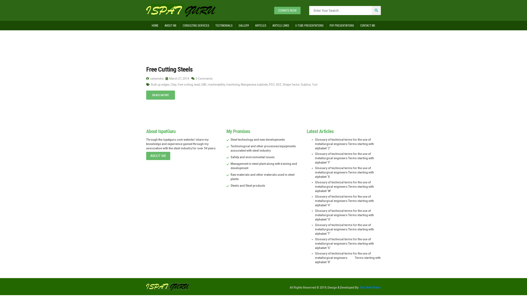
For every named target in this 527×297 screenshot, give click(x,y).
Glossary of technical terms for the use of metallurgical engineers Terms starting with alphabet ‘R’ (348, 258)
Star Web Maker (370, 287)
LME (203, 84)
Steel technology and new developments (258, 139)
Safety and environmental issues (253, 157)
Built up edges (160, 84)
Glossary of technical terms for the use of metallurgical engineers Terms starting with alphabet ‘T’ (344, 229)
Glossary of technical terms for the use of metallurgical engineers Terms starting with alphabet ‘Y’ (344, 158)
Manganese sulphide (254, 84)
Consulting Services (196, 25)
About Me (170, 25)
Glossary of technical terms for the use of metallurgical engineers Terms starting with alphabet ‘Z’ (344, 144)
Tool (314, 84)
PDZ (272, 84)
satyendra (156, 78)
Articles (260, 25)
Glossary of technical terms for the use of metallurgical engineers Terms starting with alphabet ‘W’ (344, 187)
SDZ (278, 84)
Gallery (244, 25)
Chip (173, 84)
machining (233, 84)
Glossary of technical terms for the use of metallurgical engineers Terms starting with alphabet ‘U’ (344, 215)
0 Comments (204, 78)
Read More (160, 95)
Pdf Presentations (342, 25)
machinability (216, 84)
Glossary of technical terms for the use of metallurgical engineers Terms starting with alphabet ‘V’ (344, 201)
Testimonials (224, 25)
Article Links (280, 25)
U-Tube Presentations (309, 25)
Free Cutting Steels (169, 69)
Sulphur (306, 84)
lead (197, 84)
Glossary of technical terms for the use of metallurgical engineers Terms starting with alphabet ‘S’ (344, 244)
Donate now (287, 10)
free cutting (185, 84)
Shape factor (291, 84)
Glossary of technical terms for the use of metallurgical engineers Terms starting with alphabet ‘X (344, 172)
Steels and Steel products (248, 185)
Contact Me (367, 25)
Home (155, 25)
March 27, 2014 (179, 78)
